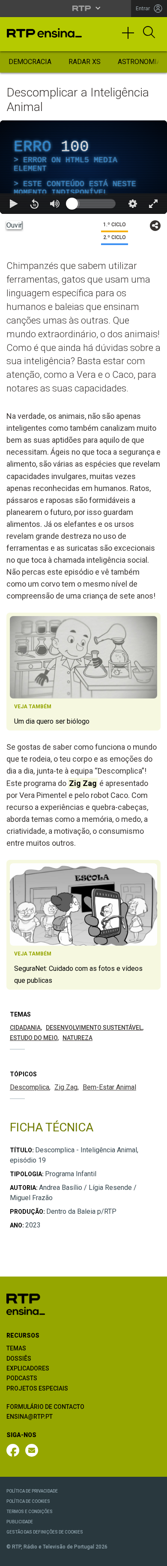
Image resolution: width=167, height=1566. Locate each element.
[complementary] (83, 783)
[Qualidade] (132, 1556)
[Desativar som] (55, 1556)
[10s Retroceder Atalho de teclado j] (34, 1556)
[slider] (114, 1556)
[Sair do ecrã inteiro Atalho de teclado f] (153, 1556)
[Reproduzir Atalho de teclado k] (13, 1556)
